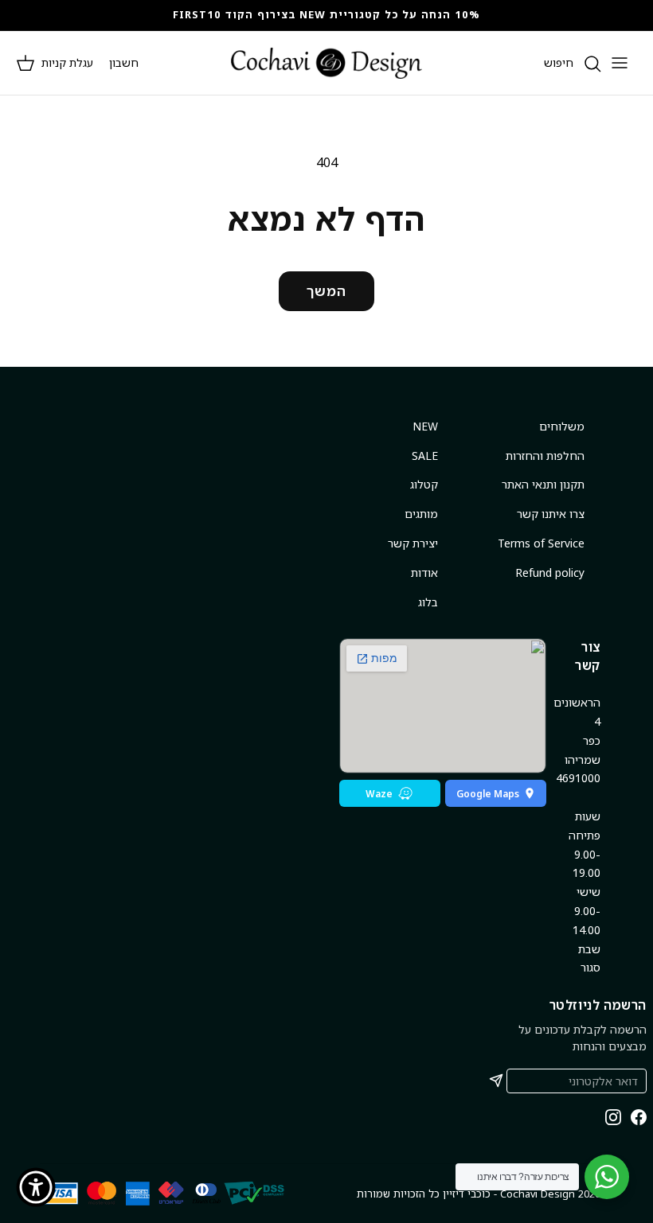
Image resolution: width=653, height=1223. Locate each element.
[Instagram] (613, 1117)
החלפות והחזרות (545, 455)
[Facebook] (639, 1117)
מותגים (421, 513)
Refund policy (550, 572)
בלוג (428, 602)
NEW (425, 426)
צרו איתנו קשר (551, 513)
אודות (424, 572)
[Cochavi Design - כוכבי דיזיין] (326, 63)
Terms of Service (541, 543)
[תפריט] (619, 62)
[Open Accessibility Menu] (36, 1187)
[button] (54, 63)
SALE (425, 455)
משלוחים (562, 426)
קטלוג (424, 484)
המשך (326, 291)
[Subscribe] (496, 1080)
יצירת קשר (413, 543)
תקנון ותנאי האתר (543, 484)
